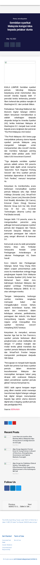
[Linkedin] (21, 2)
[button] (6, 44)
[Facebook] (7, 488)
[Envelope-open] (25, 2)
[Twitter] (18, 488)
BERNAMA (15, 409)
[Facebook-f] (14, 2)
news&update (22, 19)
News (15, 19)
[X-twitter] (18, 2)
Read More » (16, 445)
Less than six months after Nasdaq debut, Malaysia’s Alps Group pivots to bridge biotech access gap (23, 439)
